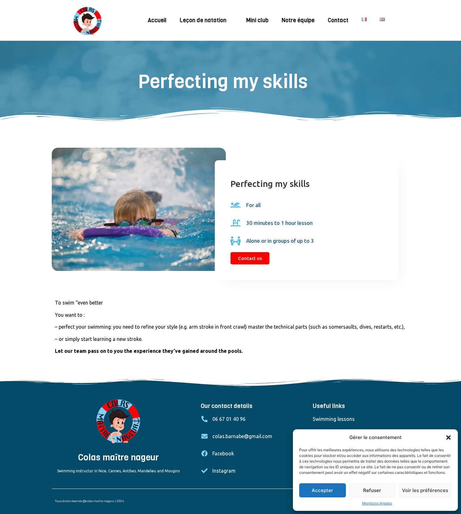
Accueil (157, 20)
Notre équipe (298, 20)
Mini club (257, 20)
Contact (338, 20)
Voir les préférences (425, 490)
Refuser (372, 490)
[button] (448, 437)
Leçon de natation (203, 20)
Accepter (322, 490)
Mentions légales (377, 503)
